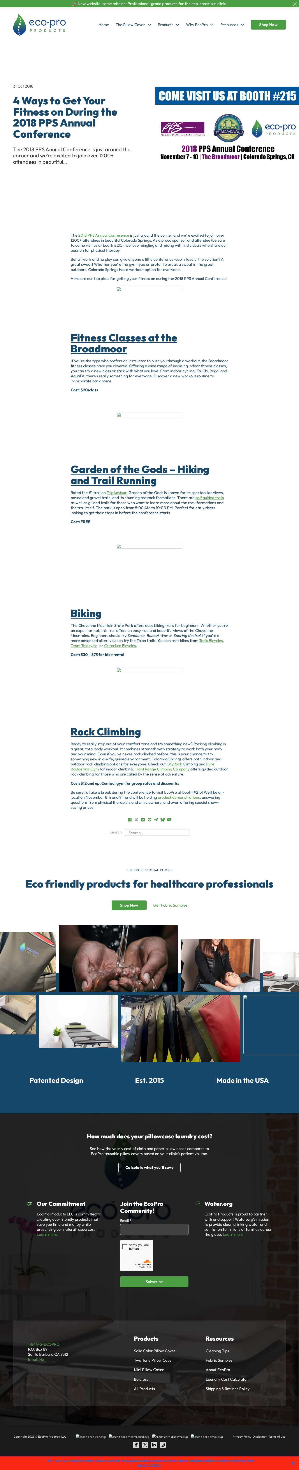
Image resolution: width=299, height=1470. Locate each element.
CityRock (174, 764)
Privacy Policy (242, 1436)
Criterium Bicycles (120, 645)
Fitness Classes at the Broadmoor (124, 343)
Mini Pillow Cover (149, 1369)
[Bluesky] (162, 819)
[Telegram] (156, 819)
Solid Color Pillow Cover (155, 1350)
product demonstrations (179, 797)
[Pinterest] (149, 819)
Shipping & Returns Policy (228, 1388)
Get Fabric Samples (170, 905)
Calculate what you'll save (149, 1167)
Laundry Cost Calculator (227, 1379)
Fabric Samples (219, 1360)
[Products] (177, 25)
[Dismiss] (295, 4)
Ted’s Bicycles (211, 640)
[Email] (169, 819)
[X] (136, 819)
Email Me (36, 1359)
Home (103, 24)
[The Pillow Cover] (149, 25)
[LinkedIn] (143, 819)
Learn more (47, 1234)
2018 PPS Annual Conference (103, 235)
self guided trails (209, 497)
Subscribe (154, 1281)
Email (125, 1220)
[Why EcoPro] (212, 25)
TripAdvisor (117, 492)
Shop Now (268, 24)
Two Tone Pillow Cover (153, 1360)
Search (115, 832)
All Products (144, 1388)
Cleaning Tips (217, 1350)
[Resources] (242, 25)
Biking (86, 613)
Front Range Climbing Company (162, 769)
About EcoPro (218, 1369)
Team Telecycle (84, 645)
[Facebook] (130, 819)
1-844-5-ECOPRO (44, 1344)
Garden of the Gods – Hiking (140, 469)
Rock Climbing (106, 731)
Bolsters (141, 1379)
